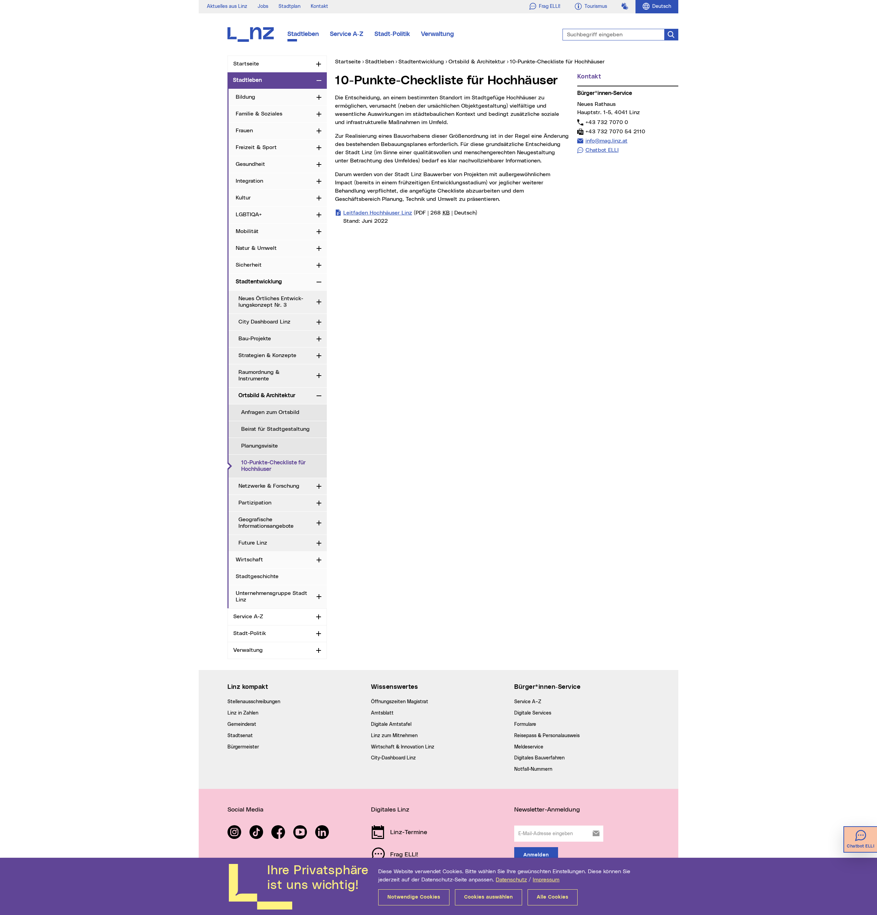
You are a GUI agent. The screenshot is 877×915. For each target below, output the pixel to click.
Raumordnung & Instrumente (259, 375)
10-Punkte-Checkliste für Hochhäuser (284, 466)
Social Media (245, 810)
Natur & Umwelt (256, 248)
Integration (249, 181)
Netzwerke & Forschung (268, 486)
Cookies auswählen (488, 897)
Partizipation (254, 502)
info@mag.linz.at (606, 141)
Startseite (246, 63)
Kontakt (319, 6)
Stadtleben (303, 34)
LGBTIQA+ (249, 214)
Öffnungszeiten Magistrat (399, 701)
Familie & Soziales (259, 114)
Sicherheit (249, 265)
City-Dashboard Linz (393, 758)
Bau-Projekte (254, 338)
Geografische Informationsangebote (266, 523)
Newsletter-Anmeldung (547, 810)
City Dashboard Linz (264, 322)
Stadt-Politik (392, 34)
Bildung (245, 97)
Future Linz (252, 543)
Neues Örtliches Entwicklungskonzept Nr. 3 (270, 302)
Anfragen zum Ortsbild (270, 412)
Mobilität (247, 231)
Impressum (546, 879)
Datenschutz (511, 879)
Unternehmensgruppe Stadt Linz (271, 596)
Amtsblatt (382, 713)
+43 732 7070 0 (606, 122)
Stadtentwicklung (259, 281)
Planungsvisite (259, 446)
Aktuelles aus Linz (227, 6)
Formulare (525, 724)
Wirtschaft (249, 559)
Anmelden (536, 855)
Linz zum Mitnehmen (394, 735)
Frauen (244, 130)
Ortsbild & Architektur (266, 395)
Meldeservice (528, 747)
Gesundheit (250, 164)
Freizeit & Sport (256, 147)
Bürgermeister (243, 747)
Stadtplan (289, 6)
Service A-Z (346, 34)
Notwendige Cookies (413, 897)
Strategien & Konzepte (267, 355)
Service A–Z (527, 701)
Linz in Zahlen (242, 713)
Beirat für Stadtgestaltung (275, 429)
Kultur (243, 197)
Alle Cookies (552, 897)
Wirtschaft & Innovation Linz (402, 747)
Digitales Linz (390, 810)
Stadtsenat (240, 735)
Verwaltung (437, 34)
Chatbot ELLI (602, 150)
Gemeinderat (241, 724)
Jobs (263, 6)
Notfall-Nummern (533, 769)
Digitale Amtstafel (391, 724)
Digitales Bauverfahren (539, 758)
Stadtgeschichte (257, 576)
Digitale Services (532, 713)
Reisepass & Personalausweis (547, 735)
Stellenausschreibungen (253, 701)
